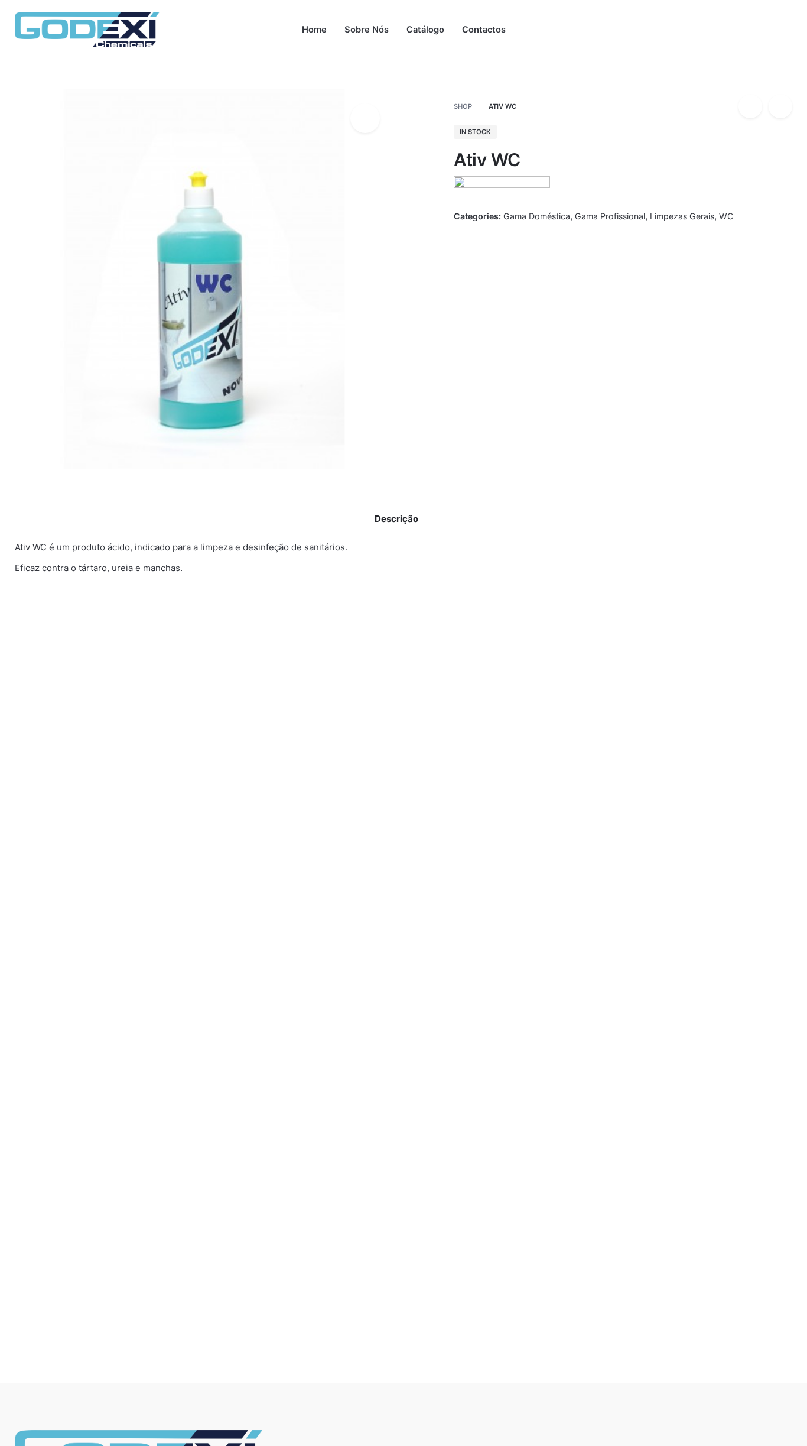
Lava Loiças (453, 915)
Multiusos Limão (49, 928)
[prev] (750, 106)
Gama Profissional (610, 216)
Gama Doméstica (701, 86)
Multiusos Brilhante (202, 915)
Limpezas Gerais (682, 216)
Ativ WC (683, 74)
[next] (780, 106)
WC (726, 216)
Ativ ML (296, 928)
